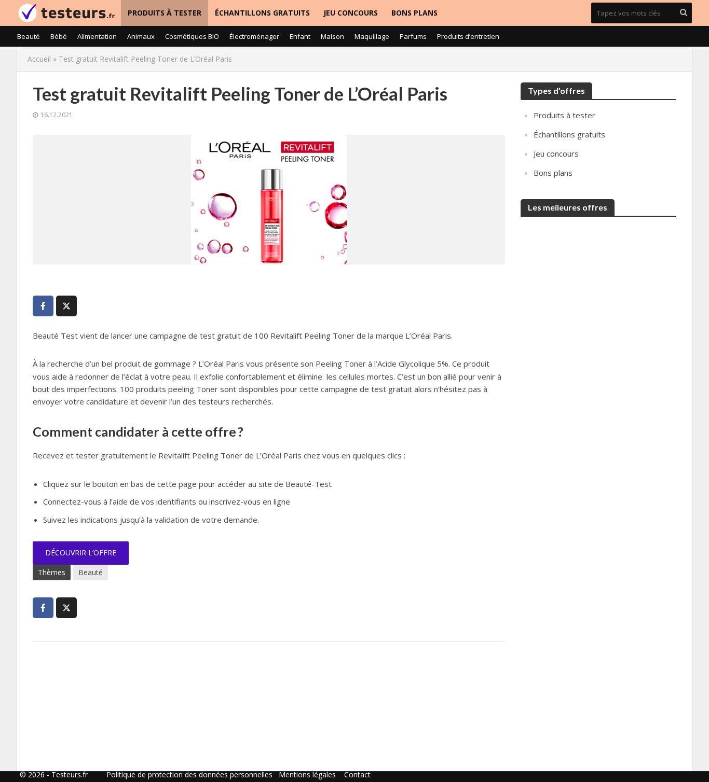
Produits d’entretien (468, 36)
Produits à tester (164, 13)
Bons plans (414, 13)
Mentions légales (307, 774)
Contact (357, 774)
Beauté (28, 36)
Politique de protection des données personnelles (189, 774)
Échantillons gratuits (262, 13)
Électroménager (254, 36)
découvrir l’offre (80, 552)
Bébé (58, 36)
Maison (332, 36)
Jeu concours (350, 13)
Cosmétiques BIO (192, 36)
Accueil (39, 59)
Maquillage (371, 36)
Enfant (300, 36)
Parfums (413, 36)
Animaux (141, 36)
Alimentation (97, 36)
